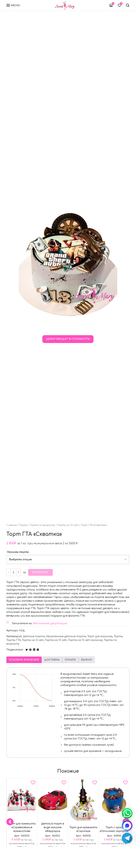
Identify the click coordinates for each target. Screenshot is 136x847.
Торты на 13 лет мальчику (85, 640)
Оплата (70, 659)
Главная (11, 525)
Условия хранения (24, 659)
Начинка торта (18, 552)
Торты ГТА (13, 640)
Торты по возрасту (42, 525)
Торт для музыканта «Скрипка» (83, 829)
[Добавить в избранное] (33, 783)
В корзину (40, 572)
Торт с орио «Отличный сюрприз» (114, 829)
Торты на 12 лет (68, 525)
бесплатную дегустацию (50, 623)
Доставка (52, 659)
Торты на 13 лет (56, 640)
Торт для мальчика (99, 636)
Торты (23, 525)
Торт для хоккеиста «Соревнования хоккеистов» (22, 828)
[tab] (24, 660)
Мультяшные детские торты (66, 636)
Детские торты (34, 636)
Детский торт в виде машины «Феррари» (52, 828)
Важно (86, 659)
